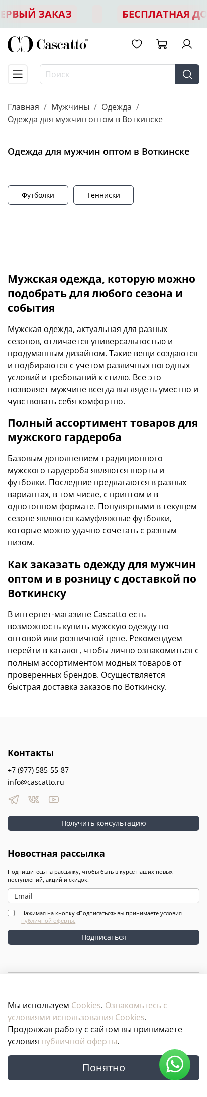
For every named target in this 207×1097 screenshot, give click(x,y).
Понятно (103, 1067)
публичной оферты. (48, 920)
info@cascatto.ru (36, 782)
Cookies (86, 1005)
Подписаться (103, 937)
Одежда (116, 107)
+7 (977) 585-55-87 (38, 770)
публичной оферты (79, 1041)
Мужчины (70, 107)
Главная (23, 107)
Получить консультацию (103, 823)
